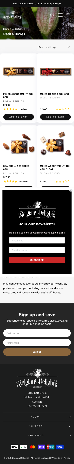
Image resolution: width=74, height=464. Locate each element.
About (36, 417)
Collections (18, 29)
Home (6, 29)
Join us (37, 351)
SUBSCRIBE (37, 259)
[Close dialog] (71, 190)
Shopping (36, 435)
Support (36, 426)
